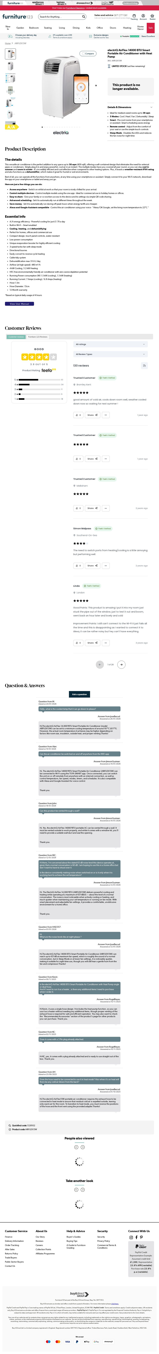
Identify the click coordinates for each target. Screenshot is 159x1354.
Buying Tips (72, 1241)
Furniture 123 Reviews (37, 337)
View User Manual (19, 304)
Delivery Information (14, 1241)
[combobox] (62, 17)
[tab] (16, 337)
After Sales (10, 1249)
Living (62, 27)
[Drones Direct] (83, 3)
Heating (127, 27)
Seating (48, 27)
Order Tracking (12, 1245)
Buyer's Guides (74, 1237)
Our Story (40, 1237)
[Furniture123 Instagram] (131, 1238)
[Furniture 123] (14, 3)
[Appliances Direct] (37, 3)
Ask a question (79, 694)
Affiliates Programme (45, 1253)
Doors (113, 27)
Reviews (39, 1241)
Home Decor (140, 27)
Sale (151, 27)
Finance (8, 1237)
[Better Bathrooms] (106, 3)
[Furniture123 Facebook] (136, 1238)
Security (101, 1237)
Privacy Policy (103, 1241)
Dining (76, 27)
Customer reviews (16, 337)
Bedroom (34, 27)
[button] (96, 85)
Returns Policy (11, 1253)
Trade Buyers (11, 1257)
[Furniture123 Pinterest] (141, 1238)
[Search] (83, 17)
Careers (39, 1245)
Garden (20, 27)
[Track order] (134, 15)
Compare (89, 53)
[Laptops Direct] (60, 3)
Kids (88, 27)
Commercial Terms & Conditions (106, 1246)
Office (100, 27)
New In (8, 27)
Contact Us (10, 1266)
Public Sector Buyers (14, 1262)
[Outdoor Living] (129, 3)
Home (8, 43)
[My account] (143, 15)
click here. (115, 1304)
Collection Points (43, 1249)
